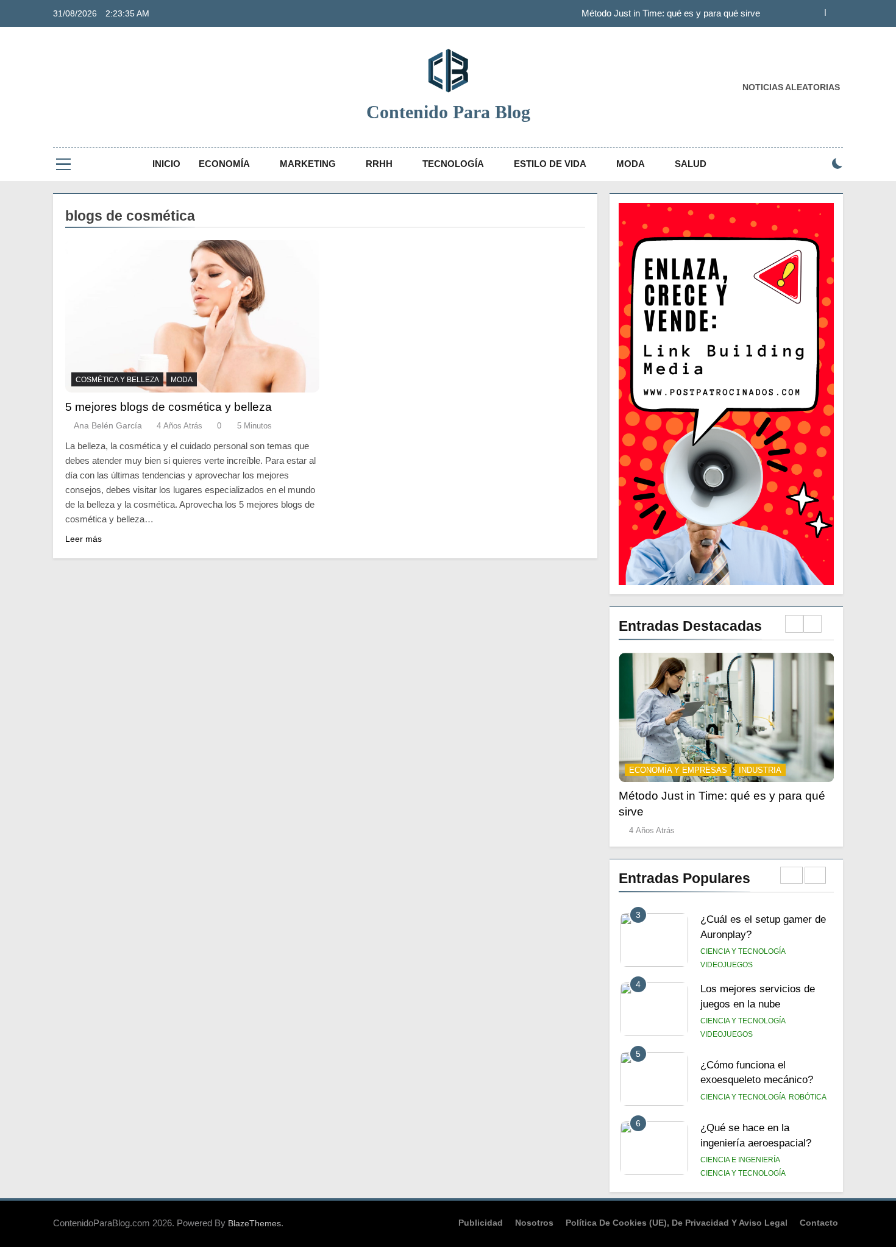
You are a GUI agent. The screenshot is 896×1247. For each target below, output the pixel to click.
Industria (760, 770)
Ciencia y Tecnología (743, 951)
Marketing (308, 163)
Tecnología (453, 163)
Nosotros (534, 1222)
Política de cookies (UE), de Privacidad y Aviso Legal (677, 1222)
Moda (630, 163)
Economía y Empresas (678, 770)
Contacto (819, 1222)
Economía (224, 163)
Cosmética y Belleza (117, 379)
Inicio (166, 163)
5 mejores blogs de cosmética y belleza (168, 406)
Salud (690, 163)
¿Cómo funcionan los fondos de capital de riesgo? (661, 16)
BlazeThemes (254, 1223)
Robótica (808, 1097)
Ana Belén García (108, 425)
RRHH (379, 163)
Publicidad (480, 1222)
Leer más (83, 539)
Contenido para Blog (448, 112)
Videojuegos (726, 965)
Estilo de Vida (550, 163)
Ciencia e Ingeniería (740, 1160)
